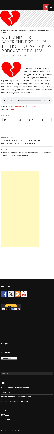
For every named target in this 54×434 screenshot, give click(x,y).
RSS (12, 109)
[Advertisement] (20, 209)
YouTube (6, 419)
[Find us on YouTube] (24, 294)
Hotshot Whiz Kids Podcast (13, 31)
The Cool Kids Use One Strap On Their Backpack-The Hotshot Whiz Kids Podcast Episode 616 (23, 140)
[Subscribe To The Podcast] (18, 294)
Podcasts (40, 31)
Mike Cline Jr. (23, 56)
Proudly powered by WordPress (12, 431)
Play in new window (17, 106)
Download (31, 106)
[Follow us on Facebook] (4, 294)
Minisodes (31, 31)
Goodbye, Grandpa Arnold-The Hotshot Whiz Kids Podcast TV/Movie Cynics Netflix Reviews (26, 152)
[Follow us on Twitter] (11, 294)
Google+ (4, 344)
